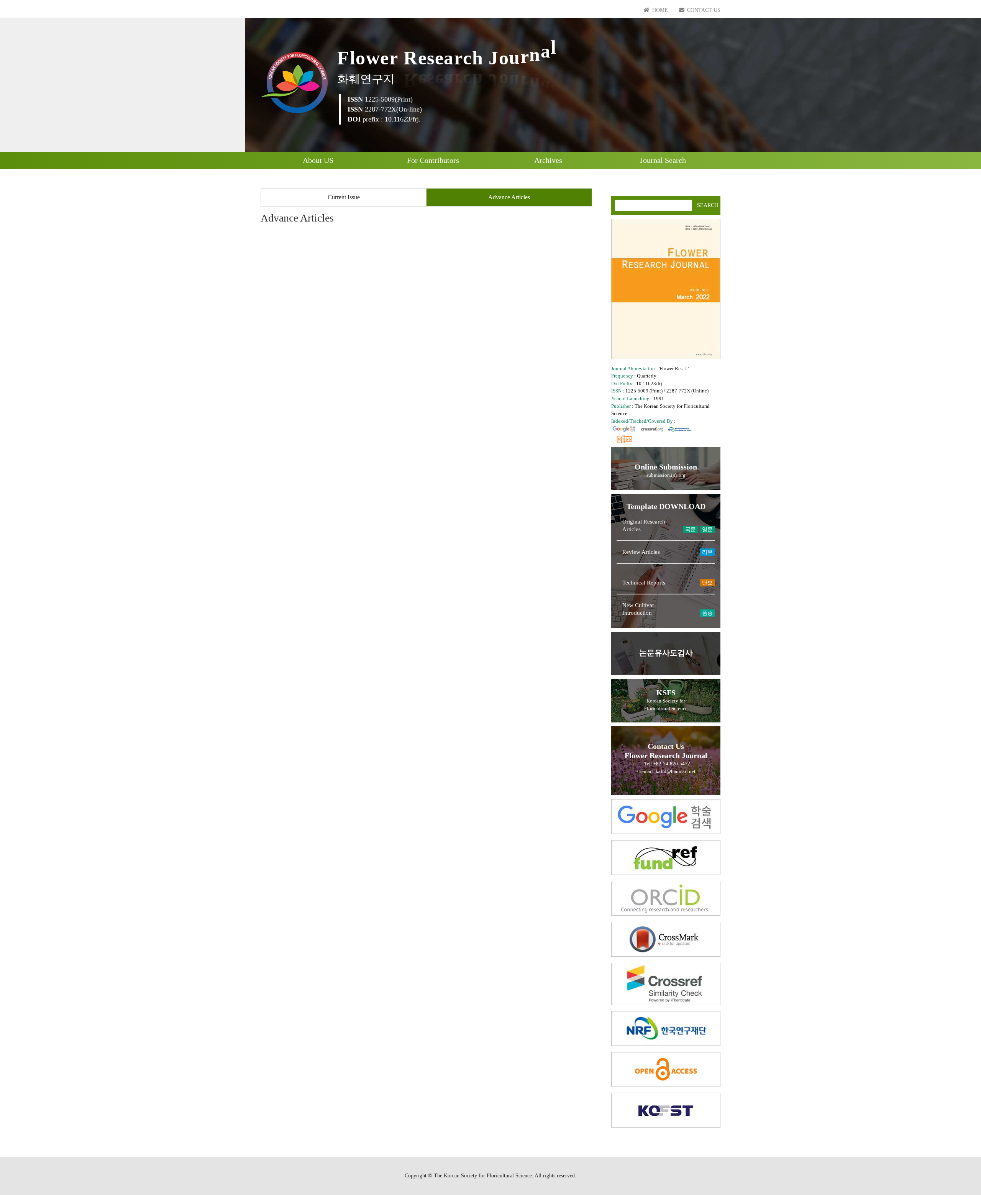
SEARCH (707, 205)
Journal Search (663, 160)
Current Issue (344, 197)
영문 (707, 529)
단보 (707, 583)
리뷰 (707, 552)
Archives (548, 160)
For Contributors (433, 160)
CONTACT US (703, 10)
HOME (659, 10)
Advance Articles (509, 197)
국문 (690, 529)
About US (318, 160)
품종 (707, 613)
